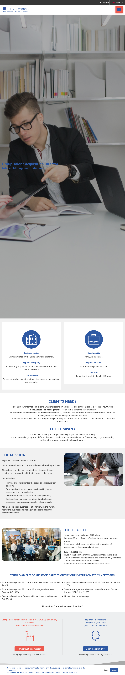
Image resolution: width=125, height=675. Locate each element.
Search (106, 2)
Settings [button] (105, 670)
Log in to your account (37, 654)
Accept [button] (114, 670)
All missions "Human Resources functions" (62, 606)
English (118, 2)
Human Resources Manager (77, 596)
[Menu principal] (119, 9)
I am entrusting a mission (29, 648)
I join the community (95, 648)
